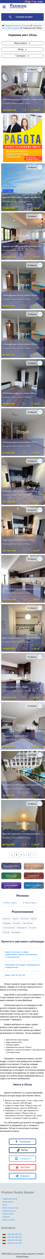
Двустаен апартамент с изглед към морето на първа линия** (22, 638)
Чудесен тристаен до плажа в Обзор (18, 540)
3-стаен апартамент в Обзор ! (15, 687)
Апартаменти (7, 1202)
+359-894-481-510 (14, 1234)
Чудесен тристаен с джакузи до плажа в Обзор (22, 246)
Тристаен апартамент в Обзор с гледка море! (22, 99)
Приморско (22, 928)
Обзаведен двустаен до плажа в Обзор (19, 295)
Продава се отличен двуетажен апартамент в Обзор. (22, 785)
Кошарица (16, 932)
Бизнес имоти (8, 1214)
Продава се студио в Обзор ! (15, 736)
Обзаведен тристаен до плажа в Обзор (19, 491)
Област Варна (30, 903)
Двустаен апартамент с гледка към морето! (21, 197)
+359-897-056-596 (14, 1240)
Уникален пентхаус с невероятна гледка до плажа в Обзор (22, 589)
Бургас (15, 919)
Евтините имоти (9, 1211)
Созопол (16, 923)
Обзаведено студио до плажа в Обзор (19, 393)
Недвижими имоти (10, 1199)
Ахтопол (32, 928)
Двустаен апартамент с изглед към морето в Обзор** (22, 834)
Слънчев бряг (9, 928)
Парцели (6, 1217)
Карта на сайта (8, 1220)
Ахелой (6, 932)
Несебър (24, 919)
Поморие (7, 923)
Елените (6, 919)
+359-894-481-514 (14, 1237)
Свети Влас (27, 923)
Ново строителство (10, 1208)
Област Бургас (11, 903)
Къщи (4, 1205)
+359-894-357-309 (14, 1243)
